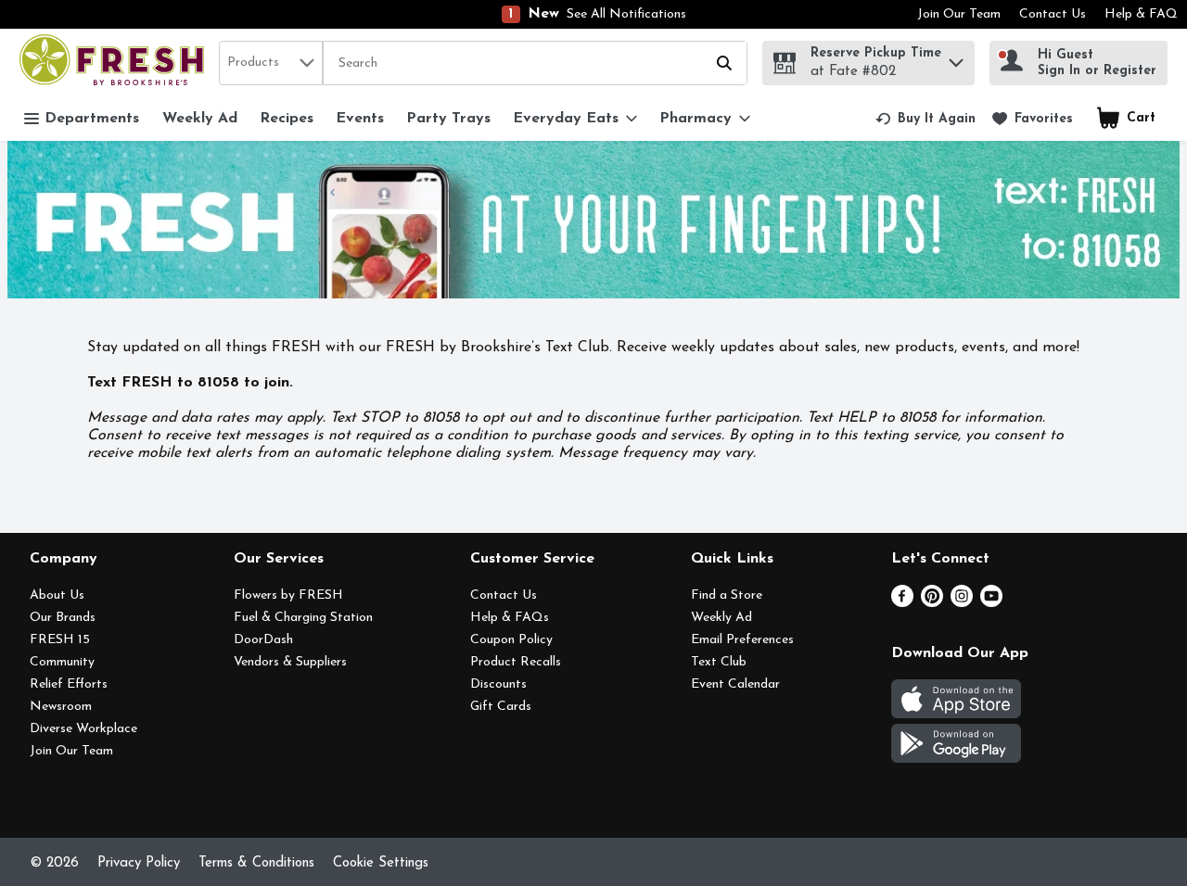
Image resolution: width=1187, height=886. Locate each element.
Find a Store (726, 595)
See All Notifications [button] (626, 14)
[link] (925, 118)
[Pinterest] (932, 603)
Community (62, 662)
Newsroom (61, 707)
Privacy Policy (138, 863)
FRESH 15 (60, 640)
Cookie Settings (380, 863)
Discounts (498, 684)
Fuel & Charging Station (303, 618)
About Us (57, 595)
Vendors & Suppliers (290, 662)
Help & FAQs (509, 618)
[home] (115, 62)
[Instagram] (962, 603)
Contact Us (1052, 14)
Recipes (286, 118)
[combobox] (271, 63)
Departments (92, 118)
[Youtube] (991, 603)
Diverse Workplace (83, 729)
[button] (956, 58)
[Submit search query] (724, 63)
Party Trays (448, 118)
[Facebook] (902, 603)
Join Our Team (959, 14)
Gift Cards (500, 707)
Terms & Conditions (256, 863)
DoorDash (263, 640)
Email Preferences (742, 640)
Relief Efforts (69, 684)
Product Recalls (515, 662)
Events (360, 118)
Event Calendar (735, 684)
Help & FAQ (1141, 14)
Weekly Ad (199, 118)
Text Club (719, 662)
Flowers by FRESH (288, 595)
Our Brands (63, 618)
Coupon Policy (511, 640)
